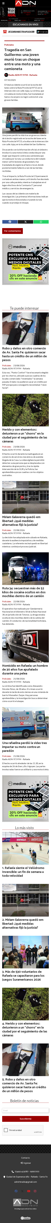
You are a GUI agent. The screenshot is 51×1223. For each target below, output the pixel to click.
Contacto (25, 1158)
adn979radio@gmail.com (25, 1182)
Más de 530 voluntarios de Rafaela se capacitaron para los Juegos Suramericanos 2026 (23, 975)
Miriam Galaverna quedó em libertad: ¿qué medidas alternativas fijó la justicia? (21, 521)
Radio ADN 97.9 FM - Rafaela (23, 75)
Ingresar (27, 1163)
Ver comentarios (12, 231)
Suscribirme (25, 1119)
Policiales (9, 44)
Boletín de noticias (24, 1100)
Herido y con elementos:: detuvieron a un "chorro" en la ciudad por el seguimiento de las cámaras (24, 435)
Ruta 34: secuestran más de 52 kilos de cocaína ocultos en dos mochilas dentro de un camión (24, 592)
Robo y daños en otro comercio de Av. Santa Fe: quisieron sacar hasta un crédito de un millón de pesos (24, 354)
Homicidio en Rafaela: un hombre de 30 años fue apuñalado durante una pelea (25, 669)
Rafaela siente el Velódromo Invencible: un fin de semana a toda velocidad (23, 872)
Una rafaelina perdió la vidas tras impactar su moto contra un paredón (24, 747)
